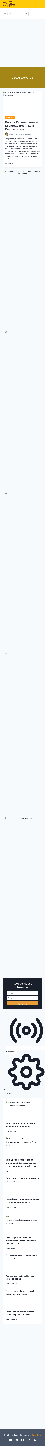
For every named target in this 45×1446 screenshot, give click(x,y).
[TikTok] (28, 1440)
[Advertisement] (22, 43)
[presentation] (22, 102)
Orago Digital (36, 1435)
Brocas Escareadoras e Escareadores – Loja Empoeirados (21, 126)
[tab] (25, 1050)
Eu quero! (22, 1004)
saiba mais (11, 1248)
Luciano (11, 134)
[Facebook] (22, 1440)
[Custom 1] (34, 1440)
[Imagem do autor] (6, 134)
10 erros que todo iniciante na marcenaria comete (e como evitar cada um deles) (21, 1240)
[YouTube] (10, 1440)
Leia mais (10, 163)
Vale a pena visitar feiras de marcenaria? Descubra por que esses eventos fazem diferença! (21, 1163)
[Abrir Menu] (40, 4)
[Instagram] (16, 1440)
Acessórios (9, 117)
